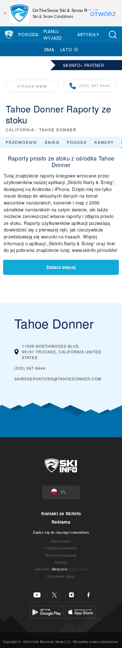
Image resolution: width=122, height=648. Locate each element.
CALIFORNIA (20, 129)
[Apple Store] (80, 611)
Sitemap (61, 562)
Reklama (61, 522)
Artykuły (88, 34)
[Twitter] (54, 595)
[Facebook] (88, 595)
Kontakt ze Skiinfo (61, 513)
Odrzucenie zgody (61, 576)
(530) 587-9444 (94, 85)
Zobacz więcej (61, 267)
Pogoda (28, 34)
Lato (66, 49)
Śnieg (52, 142)
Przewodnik (21, 142)
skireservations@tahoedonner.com (57, 378)
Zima (49, 49)
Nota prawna (61, 541)
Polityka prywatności (60, 548)
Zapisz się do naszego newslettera (61, 532)
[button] (112, 34)
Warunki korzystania (60, 555)
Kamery (104, 142)
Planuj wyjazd (52, 34)
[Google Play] (47, 611)
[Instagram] (71, 595)
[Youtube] (37, 595)
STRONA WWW (32, 86)
